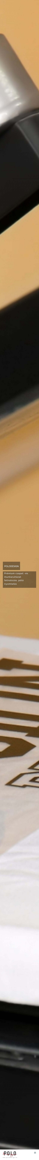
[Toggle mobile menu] (35, 1153)
